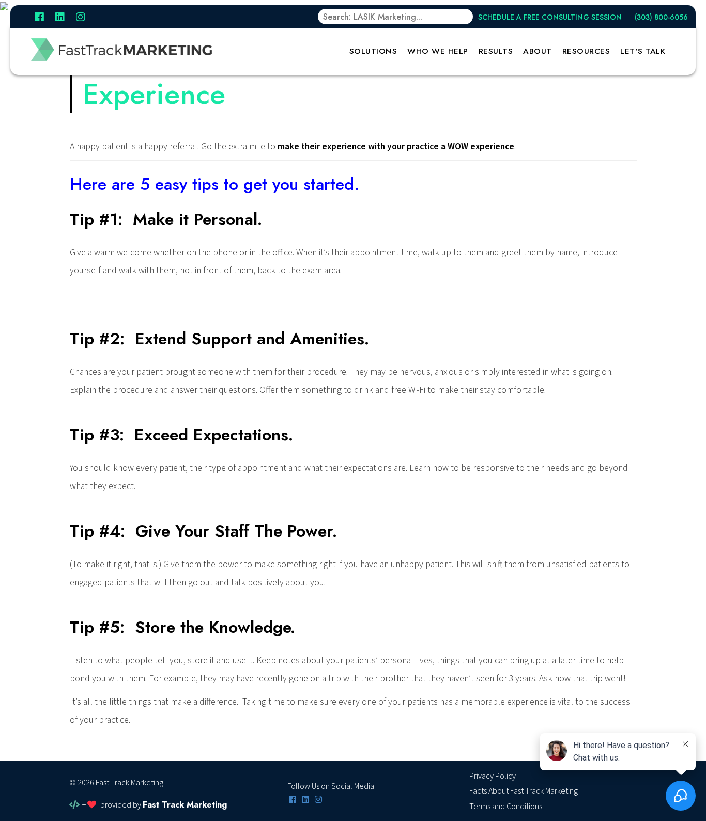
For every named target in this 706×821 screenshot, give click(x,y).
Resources (586, 51)
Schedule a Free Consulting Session (550, 17)
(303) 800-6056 (661, 17)
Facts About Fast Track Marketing (523, 791)
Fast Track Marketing (185, 805)
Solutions (373, 51)
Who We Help (437, 51)
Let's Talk (642, 51)
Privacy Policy (492, 776)
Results (496, 51)
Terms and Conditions (505, 806)
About (537, 51)
